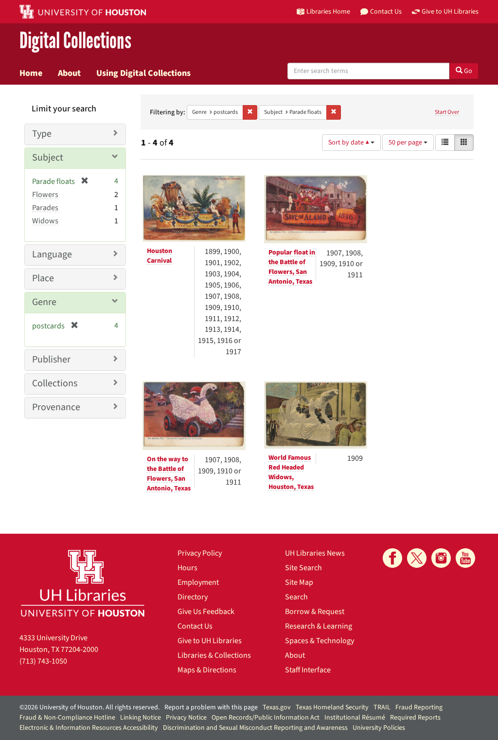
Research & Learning (318, 626)
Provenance (56, 407)
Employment (198, 582)
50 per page (406, 142)
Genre (44, 302)
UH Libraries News (315, 553)
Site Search (303, 567)
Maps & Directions (207, 670)
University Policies (379, 728)
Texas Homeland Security (332, 707)
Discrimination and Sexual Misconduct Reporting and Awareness (255, 728)
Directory (193, 597)
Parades (45, 207)
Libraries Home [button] (328, 11)
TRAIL (382, 707)
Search (296, 597)
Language (52, 254)
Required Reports (415, 717)
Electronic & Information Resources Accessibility (88, 728)
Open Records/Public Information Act (266, 717)
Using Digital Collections (143, 73)
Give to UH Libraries (210, 640)
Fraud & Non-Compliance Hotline (67, 717)
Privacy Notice (186, 717)
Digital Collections (75, 41)
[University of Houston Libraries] (82, 583)
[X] (417, 558)
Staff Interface (308, 670)
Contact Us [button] (386, 11)
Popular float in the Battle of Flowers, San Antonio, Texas (291, 267)
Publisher (51, 359)
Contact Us (195, 626)
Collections (54, 383)
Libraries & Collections (214, 655)
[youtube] (465, 558)
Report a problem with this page (211, 707)
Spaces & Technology (319, 640)
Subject (47, 157)
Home (30, 73)
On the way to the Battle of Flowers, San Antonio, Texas (169, 473)
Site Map (299, 582)
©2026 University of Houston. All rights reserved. (89, 707)
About (69, 73)
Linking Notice (140, 717)
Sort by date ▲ (349, 142)
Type (42, 134)
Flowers (45, 194)
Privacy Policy (200, 553)
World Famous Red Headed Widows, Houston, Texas (291, 472)
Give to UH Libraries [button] (450, 11)
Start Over (447, 112)
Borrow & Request (314, 611)
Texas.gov (277, 707)
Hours (187, 567)
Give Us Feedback (206, 611)
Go (467, 71)
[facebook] (392, 558)
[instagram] (441, 558)
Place (43, 278)
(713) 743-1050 (43, 661)
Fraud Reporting (419, 707)
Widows (45, 221)
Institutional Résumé (354, 717)
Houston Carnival (159, 256)
